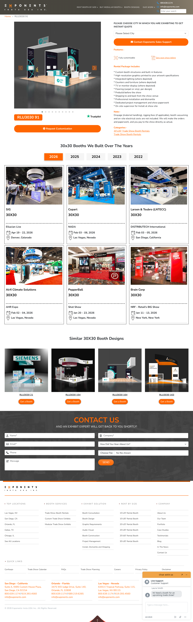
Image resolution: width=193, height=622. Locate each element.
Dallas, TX (9, 530)
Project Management (91, 541)
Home (8, 16)
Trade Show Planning (90, 569)
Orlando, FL (10, 524)
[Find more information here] (166, 595)
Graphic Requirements (92, 524)
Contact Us (162, 552)
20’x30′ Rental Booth (129, 530)
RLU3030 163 (166, 394)
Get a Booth (26, 401)
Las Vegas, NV (11, 513)
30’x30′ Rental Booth (129, 541)
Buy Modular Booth (110, 7)
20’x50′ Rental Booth (129, 535)
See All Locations (12, 541)
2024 (96, 156)
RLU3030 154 (73, 394)
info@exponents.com (169, 6)
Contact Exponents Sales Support (152, 42)
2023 (117, 156)
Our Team (161, 518)
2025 (75, 156)
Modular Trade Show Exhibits (58, 524)
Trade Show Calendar (37, 569)
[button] (42, 111)
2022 (138, 156)
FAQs (63, 569)
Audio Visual (88, 530)
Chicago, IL (9, 535)
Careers (117, 569)
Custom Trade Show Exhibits (58, 518)
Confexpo (9, 569)
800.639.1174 (166, 3)
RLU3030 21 (26, 394)
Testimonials (162, 535)
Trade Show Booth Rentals (127, 134)
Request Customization (58, 128)
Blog (159, 541)
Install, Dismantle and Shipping (96, 547)
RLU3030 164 (119, 394)
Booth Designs (131, 7)
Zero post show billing (166, 57)
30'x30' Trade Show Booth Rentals (132, 131)
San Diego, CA (11, 518)
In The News (162, 547)
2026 (53, 156)
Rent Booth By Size (86, 7)
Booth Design (88, 518)
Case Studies (163, 530)
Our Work (148, 7)
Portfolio (161, 524)
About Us (161, 513)
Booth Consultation (91, 513)
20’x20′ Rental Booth (129, 524)
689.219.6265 (76, 593)
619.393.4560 (29, 593)
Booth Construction (91, 535)
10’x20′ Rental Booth (129, 513)
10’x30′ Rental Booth (129, 518)
